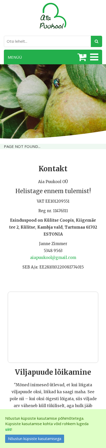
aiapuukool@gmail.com (53, 257)
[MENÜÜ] (93, 57)
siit (8, 429)
